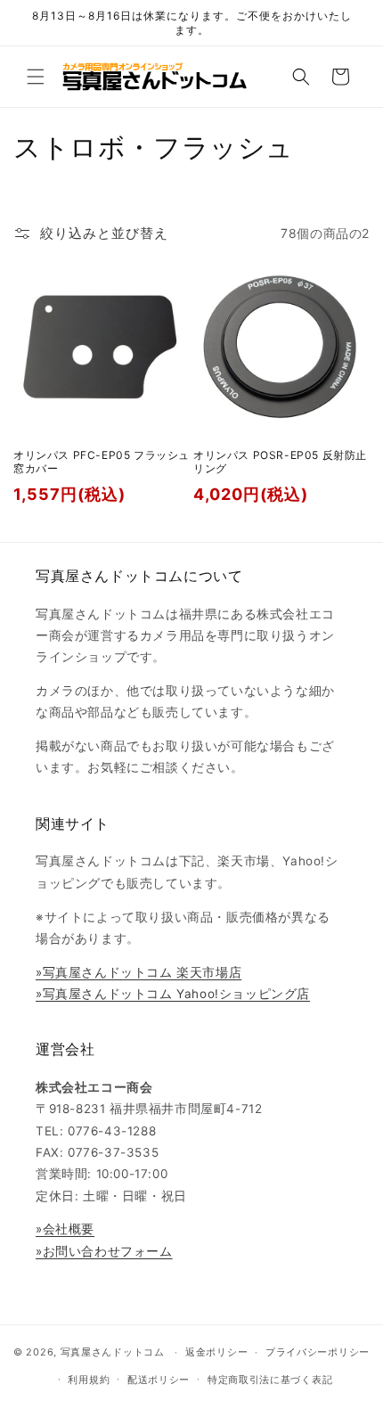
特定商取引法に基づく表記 (270, 1379)
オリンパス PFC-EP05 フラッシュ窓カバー (101, 462)
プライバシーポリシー (317, 1352)
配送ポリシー (158, 1379)
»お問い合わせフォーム (104, 1251)
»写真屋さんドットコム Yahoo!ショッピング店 (173, 994)
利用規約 (89, 1379)
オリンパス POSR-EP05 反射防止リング (280, 462)
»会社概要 (65, 1229)
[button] (35, 76)
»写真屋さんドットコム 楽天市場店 (138, 972)
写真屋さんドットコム (113, 1352)
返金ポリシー (216, 1352)
